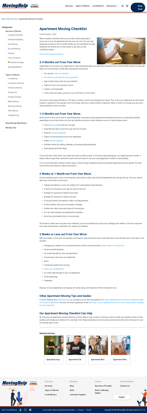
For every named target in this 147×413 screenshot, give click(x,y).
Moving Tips (12, 19)
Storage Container (14, 97)
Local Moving (12, 79)
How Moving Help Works (16, 123)
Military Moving (13, 101)
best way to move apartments (101, 302)
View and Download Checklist (51, 54)
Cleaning (11, 53)
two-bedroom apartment (49, 302)
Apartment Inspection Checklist (60, 359)
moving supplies (56, 141)
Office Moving (13, 111)
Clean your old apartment (54, 269)
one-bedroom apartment (129, 300)
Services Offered (13, 31)
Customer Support (78, 395)
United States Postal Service (112, 245)
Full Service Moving (15, 88)
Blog (4, 19)
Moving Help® (55, 125)
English (122, 397)
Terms (88, 410)
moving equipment (58, 133)
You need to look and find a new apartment (61, 77)
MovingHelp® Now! (15, 67)
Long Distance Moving (16, 83)
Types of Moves (83, 6)
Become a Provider (103, 386)
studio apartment (111, 300)
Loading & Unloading (15, 35)
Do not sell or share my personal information (59, 410)
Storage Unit (12, 92)
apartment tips (63, 300)
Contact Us (125, 386)
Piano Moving (13, 44)
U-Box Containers (14, 58)
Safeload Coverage (16, 62)
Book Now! (140, 7)
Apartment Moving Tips (101, 359)
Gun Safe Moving (14, 49)
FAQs (72, 390)
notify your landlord (61, 73)
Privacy (80, 410)
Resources (111, 6)
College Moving (13, 115)
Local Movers (98, 6)
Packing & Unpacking (15, 39)
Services (69, 6)
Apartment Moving (15, 106)
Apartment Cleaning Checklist (82, 359)
